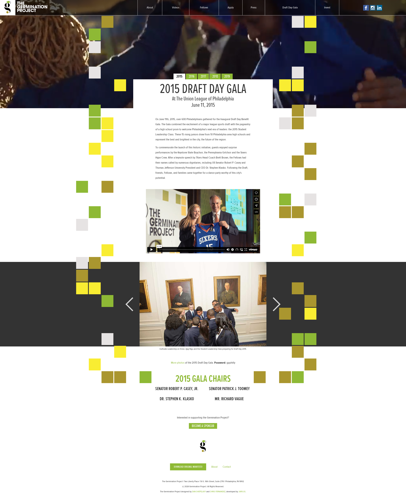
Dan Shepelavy (199, 491)
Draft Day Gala (290, 7)
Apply (231, 7)
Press (253, 7)
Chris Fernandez (217, 491)
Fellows (204, 7)
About (150, 7)
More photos (177, 363)
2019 (227, 76)
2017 (203, 76)
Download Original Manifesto (188, 467)
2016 (191, 76)
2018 (215, 76)
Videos (175, 7)
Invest (327, 7)
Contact (227, 467)
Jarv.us (242, 491)
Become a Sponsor (203, 425)
